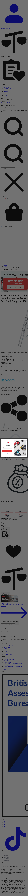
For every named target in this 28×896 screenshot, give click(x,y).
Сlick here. (7, 453)
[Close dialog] (26, 440)
